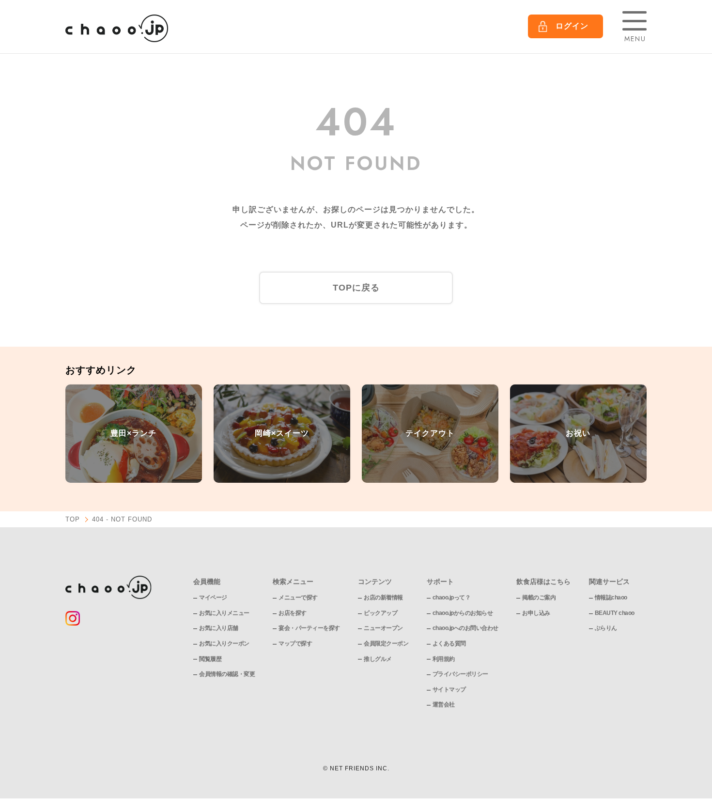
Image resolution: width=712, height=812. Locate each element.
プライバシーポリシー (460, 674)
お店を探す (293, 613)
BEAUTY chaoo (615, 613)
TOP (72, 519)
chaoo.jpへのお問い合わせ (465, 628)
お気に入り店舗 (218, 628)
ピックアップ (380, 613)
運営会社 (444, 704)
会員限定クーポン (386, 643)
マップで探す (295, 643)
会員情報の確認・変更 (227, 674)
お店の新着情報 (383, 597)
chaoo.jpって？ (452, 597)
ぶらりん (606, 628)
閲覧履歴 (210, 659)
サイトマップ (449, 689)
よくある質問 (449, 643)
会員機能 (206, 581)
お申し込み (536, 613)
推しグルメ (378, 659)
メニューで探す (298, 597)
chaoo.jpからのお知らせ (463, 613)
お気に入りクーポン (224, 643)
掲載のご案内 (539, 597)
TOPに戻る (356, 287)
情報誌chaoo (611, 597)
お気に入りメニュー (224, 613)
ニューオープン (383, 628)
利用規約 (444, 659)
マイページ (213, 597)
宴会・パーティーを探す (309, 628)
